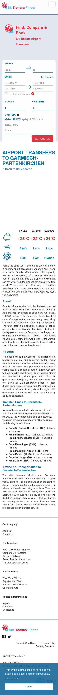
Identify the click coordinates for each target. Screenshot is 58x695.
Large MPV (36, 118)
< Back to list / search (17, 169)
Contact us (7, 534)
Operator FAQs (10, 587)
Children (38, 101)
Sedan (16, 118)
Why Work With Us (11, 578)
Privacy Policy (49, 643)
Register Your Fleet (12, 581)
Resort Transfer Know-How (16, 559)
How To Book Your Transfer (16, 549)
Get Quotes (42, 138)
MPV (15, 125)
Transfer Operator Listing (15, 562)
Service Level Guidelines (15, 584)
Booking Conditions (46, 646)
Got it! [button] (29, 686)
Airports (6, 603)
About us (6, 530)
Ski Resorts (8, 609)
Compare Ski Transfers (14, 552)
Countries (7, 606)
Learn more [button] (12, 678)
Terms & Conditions (26, 643)
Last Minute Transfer (20, 94)
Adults (9, 101)
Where (9, 63)
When (29, 77)
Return (49, 77)
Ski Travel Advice (11, 556)
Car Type (10, 114)
